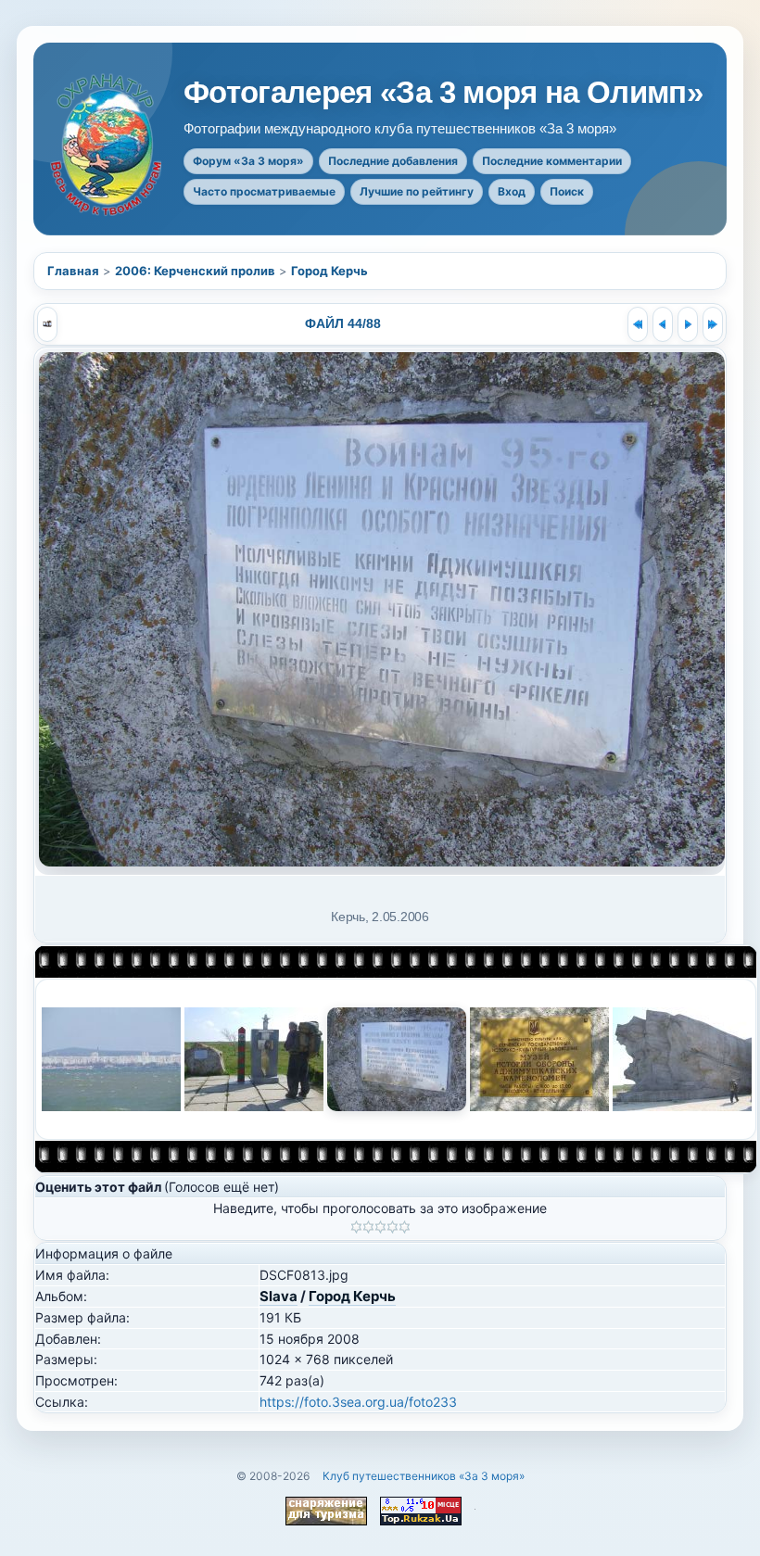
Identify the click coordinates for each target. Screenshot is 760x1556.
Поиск (567, 191)
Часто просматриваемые (264, 191)
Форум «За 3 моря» (248, 161)
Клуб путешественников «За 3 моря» (424, 1476)
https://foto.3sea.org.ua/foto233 (358, 1402)
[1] (356, 1227)
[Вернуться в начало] (637, 324)
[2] (368, 1227)
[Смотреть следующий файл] (688, 324)
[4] (392, 1227)
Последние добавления (393, 161)
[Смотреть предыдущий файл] (662, 324)
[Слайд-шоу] (47, 324)
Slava (279, 1296)
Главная (73, 270)
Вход (512, 191)
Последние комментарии (552, 161)
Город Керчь (329, 270)
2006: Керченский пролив (195, 270)
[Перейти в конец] (713, 324)
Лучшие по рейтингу (417, 191)
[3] (380, 1227)
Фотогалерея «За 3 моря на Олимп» (443, 92)
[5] (405, 1227)
